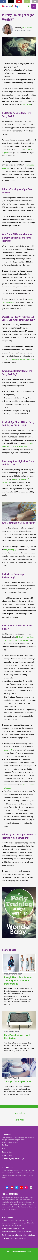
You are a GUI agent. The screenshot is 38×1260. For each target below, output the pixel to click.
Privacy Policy (7, 1155)
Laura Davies (27, 28)
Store (4, 1148)
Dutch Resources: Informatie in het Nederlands (18, 1235)
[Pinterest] (19, 1)
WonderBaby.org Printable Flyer (13, 1159)
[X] (11, 1)
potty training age (10, 550)
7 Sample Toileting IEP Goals (17, 1081)
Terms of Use (7, 1152)
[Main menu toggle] (33, 6)
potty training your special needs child (19, 359)
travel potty (8, 750)
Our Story (5, 1145)
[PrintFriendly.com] (27, 1)
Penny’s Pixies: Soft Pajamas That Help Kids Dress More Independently (18, 980)
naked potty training (22, 640)
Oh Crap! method (22, 637)
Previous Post (19, 1113)
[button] (28, 6)
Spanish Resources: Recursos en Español (17, 1232)
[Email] (35, 1)
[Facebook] (3, 1)
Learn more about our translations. (14, 1238)
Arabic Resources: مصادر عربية (13, 1228)
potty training (26, 104)
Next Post (19, 1120)
